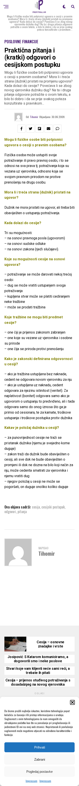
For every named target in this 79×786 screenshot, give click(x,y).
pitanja (22, 511)
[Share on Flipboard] (39, 129)
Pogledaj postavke (39, 771)
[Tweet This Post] (30, 129)
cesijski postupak (53, 507)
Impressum (31, 781)
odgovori (10, 511)
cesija (36, 507)
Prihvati (39, 747)
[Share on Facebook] (21, 129)
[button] (72, 702)
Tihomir (34, 117)
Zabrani (39, 759)
